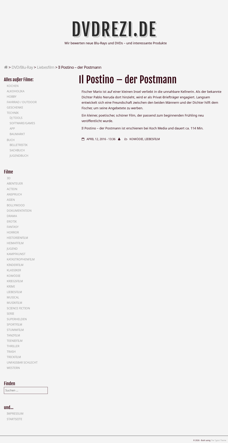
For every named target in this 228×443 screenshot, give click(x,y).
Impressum (15, 414)
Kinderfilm (15, 265)
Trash (11, 352)
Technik (13, 113)
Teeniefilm (15, 341)
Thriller (13, 346)
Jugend (12, 249)
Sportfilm (14, 324)
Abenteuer (15, 183)
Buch (11, 140)
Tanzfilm (13, 335)
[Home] (6, 67)
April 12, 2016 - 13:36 (101, 139)
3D (9, 178)
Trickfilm (14, 357)
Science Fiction (18, 308)
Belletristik (19, 145)
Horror (13, 232)
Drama (12, 216)
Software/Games (22, 123)
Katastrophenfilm (21, 259)
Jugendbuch (19, 156)
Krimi (11, 286)
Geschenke (15, 107)
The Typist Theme (218, 440)
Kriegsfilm (15, 281)
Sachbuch (17, 150)
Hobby (11, 97)
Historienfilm (17, 238)
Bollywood (16, 205)
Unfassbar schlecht (22, 362)
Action (12, 189)
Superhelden (17, 319)
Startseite (14, 419)
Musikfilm (14, 303)
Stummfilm (15, 330)
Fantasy (13, 227)
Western (13, 368)
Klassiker (14, 270)
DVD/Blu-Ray (22, 67)
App (12, 128)
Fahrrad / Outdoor (22, 102)
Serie (10, 314)
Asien (11, 200)
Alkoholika (15, 91)
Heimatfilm (15, 243)
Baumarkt (17, 134)
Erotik (12, 221)
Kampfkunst (16, 254)
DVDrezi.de (114, 29)
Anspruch (14, 194)
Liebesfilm (45, 67)
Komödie (136, 139)
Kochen (13, 86)
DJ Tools (16, 118)
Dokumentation (19, 211)
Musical (13, 297)
